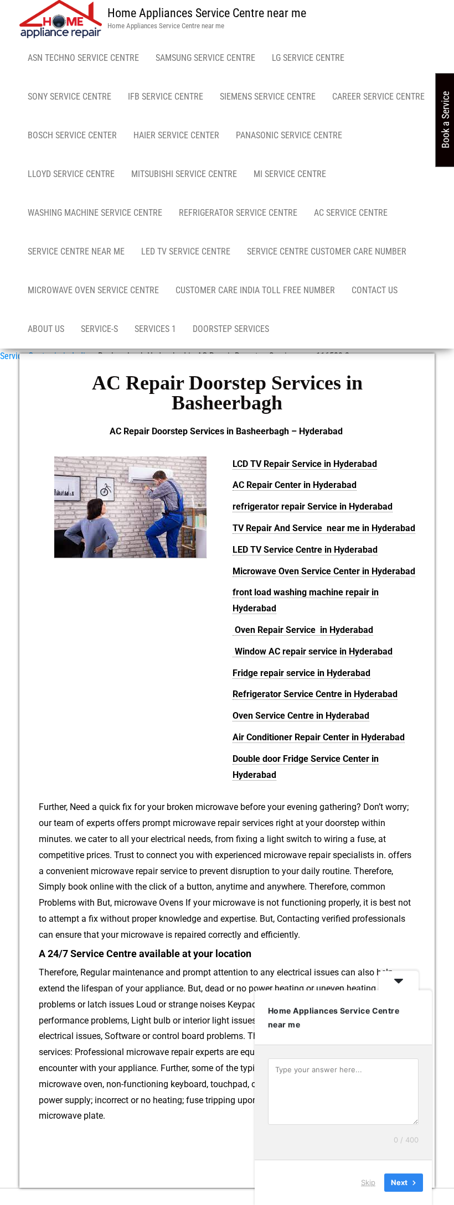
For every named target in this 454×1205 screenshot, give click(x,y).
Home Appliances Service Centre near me (206, 13)
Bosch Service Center (72, 135)
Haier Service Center (176, 135)
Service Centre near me (76, 251)
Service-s (99, 329)
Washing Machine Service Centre (95, 212)
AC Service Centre (351, 212)
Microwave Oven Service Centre (93, 290)
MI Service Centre (290, 174)
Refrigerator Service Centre (238, 212)
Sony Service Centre (69, 96)
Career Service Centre (378, 96)
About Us (46, 329)
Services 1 (155, 329)
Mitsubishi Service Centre (184, 174)
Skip (368, 1182)
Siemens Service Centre (268, 96)
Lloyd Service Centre (71, 174)
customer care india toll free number (255, 290)
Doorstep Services (231, 329)
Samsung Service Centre (205, 58)
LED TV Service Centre (185, 251)
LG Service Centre (308, 58)
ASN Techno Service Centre (83, 58)
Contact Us (375, 290)
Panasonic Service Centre (289, 135)
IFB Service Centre (165, 96)
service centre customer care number (326, 251)
